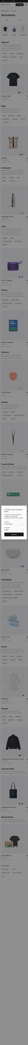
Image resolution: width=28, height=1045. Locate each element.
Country (6, 521)
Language (7, 527)
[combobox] (14, 524)
